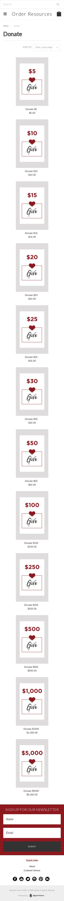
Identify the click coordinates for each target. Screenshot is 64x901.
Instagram (34, 879)
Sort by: (27, 47)
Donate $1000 (31, 729)
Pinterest (41, 879)
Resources (32, 14)
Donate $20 (31, 295)
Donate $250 (31, 605)
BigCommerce (38, 896)
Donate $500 (31, 667)
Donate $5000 (31, 790)
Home (6, 26)
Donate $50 (31, 481)
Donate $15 (31, 233)
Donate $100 (31, 543)
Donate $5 (31, 109)
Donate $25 (31, 357)
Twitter (28, 879)
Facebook (15, 879)
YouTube (21, 879)
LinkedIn (47, 879)
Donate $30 (31, 419)
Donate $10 (31, 171)
